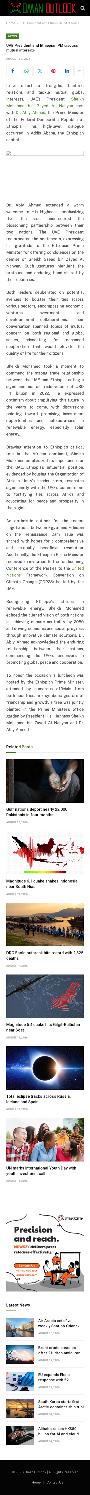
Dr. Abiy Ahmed (30, 112)
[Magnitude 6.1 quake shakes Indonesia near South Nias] (45, 852)
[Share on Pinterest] (53, 71)
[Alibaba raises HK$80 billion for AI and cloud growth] (20, 1435)
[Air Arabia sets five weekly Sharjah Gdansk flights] (20, 1327)
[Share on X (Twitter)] (40, 71)
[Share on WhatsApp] (26, 71)
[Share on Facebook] (12, 71)
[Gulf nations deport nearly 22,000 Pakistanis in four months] (45, 781)
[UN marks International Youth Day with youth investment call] (45, 1139)
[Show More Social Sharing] (79, 71)
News (12, 36)
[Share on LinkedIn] (67, 71)
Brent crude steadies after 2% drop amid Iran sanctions (59, 1353)
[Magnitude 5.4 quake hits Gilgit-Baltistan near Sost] (45, 996)
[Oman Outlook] (43, 8)
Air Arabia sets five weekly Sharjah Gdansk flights (59, 1326)
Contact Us (54, 1482)
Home (10, 23)
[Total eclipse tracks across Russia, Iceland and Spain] (45, 1068)
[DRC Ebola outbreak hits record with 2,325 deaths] (45, 924)
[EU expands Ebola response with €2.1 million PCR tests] (20, 1381)
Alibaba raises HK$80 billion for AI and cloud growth (58, 1434)
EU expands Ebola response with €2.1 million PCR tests (55, 1380)
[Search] (82, 8)
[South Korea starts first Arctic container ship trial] (20, 1408)
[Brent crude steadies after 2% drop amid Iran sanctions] (20, 1354)
